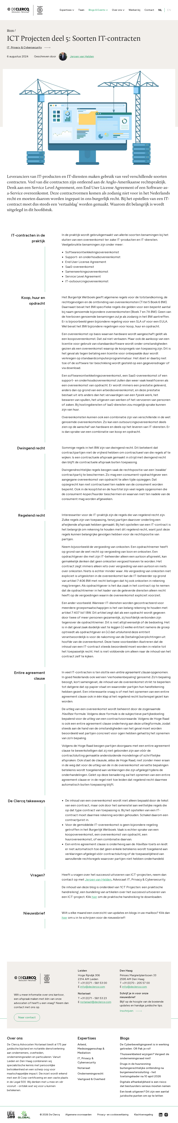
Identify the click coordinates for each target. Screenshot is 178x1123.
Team (81, 9)
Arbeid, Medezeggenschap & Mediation (91, 1048)
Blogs (10, 30)
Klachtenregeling (143, 1114)
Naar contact (27, 1017)
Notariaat (84, 1068)
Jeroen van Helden (98, 879)
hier (94, 897)
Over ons (117, 9)
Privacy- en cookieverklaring (112, 1114)
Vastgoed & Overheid (91, 1079)
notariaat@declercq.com (95, 1002)
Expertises (66, 9)
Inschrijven (126, 1010)
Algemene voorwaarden (78, 1114)
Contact (149, 9)
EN (169, 10)
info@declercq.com (92, 986)
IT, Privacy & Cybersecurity (24, 47)
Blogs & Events (96, 9)
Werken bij (134, 9)
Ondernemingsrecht (90, 1073)
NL (160, 10)
